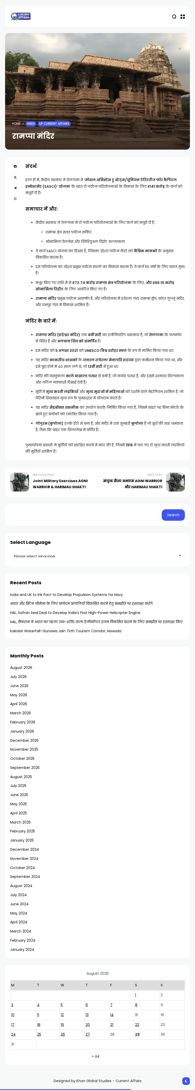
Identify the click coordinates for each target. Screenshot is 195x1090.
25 (39, 1034)
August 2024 (21, 885)
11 (38, 1014)
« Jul (95, 1056)
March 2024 (20, 931)
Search (173, 514)
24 (13, 1034)
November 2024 (24, 858)
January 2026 (22, 731)
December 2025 (24, 740)
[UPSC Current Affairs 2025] (20, 16)
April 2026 (18, 703)
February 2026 (22, 722)
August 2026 (21, 667)
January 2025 (22, 840)
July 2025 (18, 785)
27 (88, 1034)
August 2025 (21, 776)
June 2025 (19, 794)
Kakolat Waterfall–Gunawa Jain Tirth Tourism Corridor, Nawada (65, 631)
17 (12, 1024)
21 (111, 1024)
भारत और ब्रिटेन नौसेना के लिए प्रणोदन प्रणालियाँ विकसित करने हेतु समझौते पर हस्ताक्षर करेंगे (81, 603)
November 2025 (24, 749)
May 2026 (18, 695)
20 (88, 1024)
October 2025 (22, 758)
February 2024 (23, 940)
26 (63, 1034)
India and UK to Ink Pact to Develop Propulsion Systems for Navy (66, 594)
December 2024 (24, 849)
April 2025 (18, 813)
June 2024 (19, 904)
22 (137, 1024)
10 (12, 1014)
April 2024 (18, 922)
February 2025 (22, 831)
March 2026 (20, 713)
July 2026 (18, 676)
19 (62, 1024)
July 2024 (18, 894)
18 (38, 1024)
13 (87, 1014)
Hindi (31, 124)
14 (112, 1014)
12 (62, 1014)
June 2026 (19, 685)
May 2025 (18, 804)
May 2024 (18, 913)
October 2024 (22, 867)
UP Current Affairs (54, 124)
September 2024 (25, 876)
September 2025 (25, 767)
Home (16, 124)
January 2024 (22, 949)
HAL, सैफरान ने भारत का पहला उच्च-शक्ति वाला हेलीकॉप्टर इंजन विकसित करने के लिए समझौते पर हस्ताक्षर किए (96, 621)
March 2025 (20, 822)
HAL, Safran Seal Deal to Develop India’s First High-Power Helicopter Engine (75, 612)
